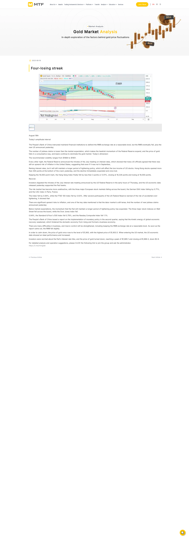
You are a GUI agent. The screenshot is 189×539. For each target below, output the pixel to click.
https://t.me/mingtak (37, 245)
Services (120, 4)
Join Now (142, 4)
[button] (39, 97)
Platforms (89, 4)
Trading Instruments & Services (73, 4)
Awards (60, 4)
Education (112, 4)
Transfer (97, 4)
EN (153, 4)
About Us (52, 4)
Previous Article (36, 257)
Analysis (103, 4)
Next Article (156, 257)
